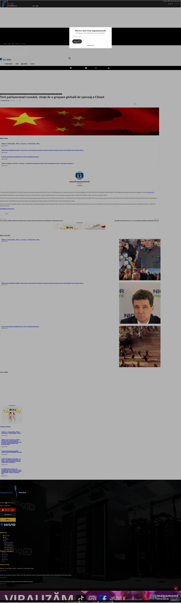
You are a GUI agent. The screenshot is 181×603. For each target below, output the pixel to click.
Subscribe (76, 41)
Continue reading (90, 45)
